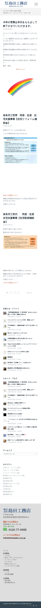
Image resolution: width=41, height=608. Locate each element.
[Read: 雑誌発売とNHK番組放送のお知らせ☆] (5, 369)
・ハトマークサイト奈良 (11, 566)
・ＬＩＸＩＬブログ (10, 559)
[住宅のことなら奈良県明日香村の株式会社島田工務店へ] (17, 4)
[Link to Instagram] (30, 605)
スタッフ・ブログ (9, 470)
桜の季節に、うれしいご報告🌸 (17, 434)
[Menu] (35, 4)
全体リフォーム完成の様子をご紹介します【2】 (21, 440)
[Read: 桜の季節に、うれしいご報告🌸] (5, 435)
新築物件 (6, 478)
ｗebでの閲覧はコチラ (10, 282)
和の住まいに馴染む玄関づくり (17, 403)
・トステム (7, 555)
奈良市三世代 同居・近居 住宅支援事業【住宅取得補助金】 (20, 218)
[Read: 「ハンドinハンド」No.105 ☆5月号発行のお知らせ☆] (5, 420)
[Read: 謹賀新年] (5, 358)
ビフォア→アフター (10, 473)
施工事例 (6, 481)
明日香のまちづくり (10, 483)
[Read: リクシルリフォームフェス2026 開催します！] (5, 321)
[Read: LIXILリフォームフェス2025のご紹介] (5, 352)
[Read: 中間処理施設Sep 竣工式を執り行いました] (5, 339)
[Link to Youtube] (33, 605)
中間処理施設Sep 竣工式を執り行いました (20, 338)
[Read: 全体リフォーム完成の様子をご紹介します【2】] (5, 441)
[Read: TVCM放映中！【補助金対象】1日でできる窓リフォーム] (5, 326)
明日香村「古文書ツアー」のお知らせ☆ (19, 362)
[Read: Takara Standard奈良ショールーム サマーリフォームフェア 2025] (5, 345)
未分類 (5, 489)
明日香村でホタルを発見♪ (15, 414)
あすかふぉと (20, 69)
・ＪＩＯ (6, 572)
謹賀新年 (10, 357)
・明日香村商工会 (9, 582)
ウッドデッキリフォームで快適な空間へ (19, 408)
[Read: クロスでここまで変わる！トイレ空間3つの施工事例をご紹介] (5, 428)
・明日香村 (7, 580)
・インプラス (7, 562)
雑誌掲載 (6, 494)
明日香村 (6, 486)
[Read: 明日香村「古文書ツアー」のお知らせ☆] (5, 363)
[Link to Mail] (36, 605)
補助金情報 (7, 491)
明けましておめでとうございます (17, 333)
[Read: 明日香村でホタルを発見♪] (5, 415)
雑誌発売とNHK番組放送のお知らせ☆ (19, 368)
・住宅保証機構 (8, 574)
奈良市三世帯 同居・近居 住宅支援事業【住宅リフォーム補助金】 (20, 119)
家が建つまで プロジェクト (12, 475)
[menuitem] (35, 4)
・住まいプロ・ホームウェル (12, 557)
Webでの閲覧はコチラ (10, 195)
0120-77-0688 (17, 529)
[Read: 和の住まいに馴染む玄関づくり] (5, 404)
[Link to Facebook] (27, 605)
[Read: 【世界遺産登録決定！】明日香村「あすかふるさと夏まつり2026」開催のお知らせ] (5, 313)
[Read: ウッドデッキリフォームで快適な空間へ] (5, 409)
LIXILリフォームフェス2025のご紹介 (18, 351)
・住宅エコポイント (10, 564)
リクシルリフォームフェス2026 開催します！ (21, 320)
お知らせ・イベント (10, 467)
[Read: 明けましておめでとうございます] (5, 334)
